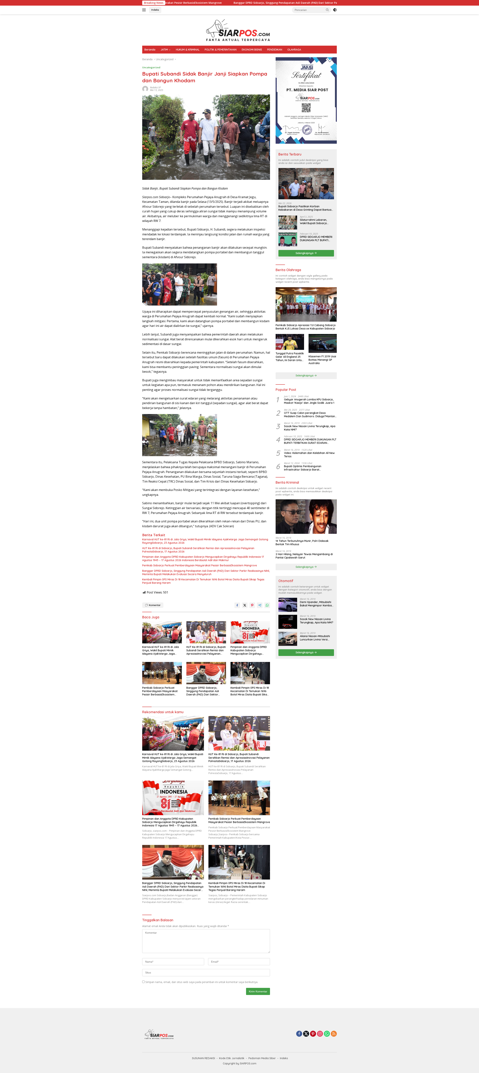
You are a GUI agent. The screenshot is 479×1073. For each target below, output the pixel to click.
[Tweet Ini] (245, 605)
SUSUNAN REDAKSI (203, 1058)
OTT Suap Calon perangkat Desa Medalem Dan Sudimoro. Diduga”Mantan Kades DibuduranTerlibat (309, 414)
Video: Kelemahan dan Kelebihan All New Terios (309, 454)
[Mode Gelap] (335, 10)
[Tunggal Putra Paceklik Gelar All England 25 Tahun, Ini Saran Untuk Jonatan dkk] (290, 342)
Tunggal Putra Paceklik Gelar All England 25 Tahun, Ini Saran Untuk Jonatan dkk (290, 357)
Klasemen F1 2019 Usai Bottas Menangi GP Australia (322, 360)
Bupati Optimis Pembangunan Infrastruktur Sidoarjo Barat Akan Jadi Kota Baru (302, 468)
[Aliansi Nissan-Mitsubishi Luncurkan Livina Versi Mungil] (287, 639)
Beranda (149, 49)
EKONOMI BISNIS (252, 49)
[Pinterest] (313, 1034)
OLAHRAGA (294, 49)
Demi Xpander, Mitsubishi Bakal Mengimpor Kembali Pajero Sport (316, 603)
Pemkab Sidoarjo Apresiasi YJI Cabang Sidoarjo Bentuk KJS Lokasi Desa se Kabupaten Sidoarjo (306, 326)
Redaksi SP (155, 87)
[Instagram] (320, 1034)
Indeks (155, 9)
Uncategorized (151, 67)
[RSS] (334, 1034)
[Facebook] (299, 1034)
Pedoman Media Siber (262, 1058)
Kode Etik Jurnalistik (231, 1058)
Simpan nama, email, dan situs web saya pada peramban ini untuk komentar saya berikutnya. (201, 982)
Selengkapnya (305, 253)
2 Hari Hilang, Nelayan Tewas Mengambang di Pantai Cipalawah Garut (304, 555)
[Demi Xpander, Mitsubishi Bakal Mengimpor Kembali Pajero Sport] (287, 605)
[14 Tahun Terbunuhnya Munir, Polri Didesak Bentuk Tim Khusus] (306, 516)
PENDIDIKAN (274, 49)
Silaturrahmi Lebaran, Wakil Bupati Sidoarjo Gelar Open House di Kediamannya (313, 221)
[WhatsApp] (327, 1034)
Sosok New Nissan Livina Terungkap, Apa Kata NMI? (309, 428)
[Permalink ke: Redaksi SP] (145, 88)
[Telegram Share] (260, 605)
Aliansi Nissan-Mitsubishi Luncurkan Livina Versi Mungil (315, 637)
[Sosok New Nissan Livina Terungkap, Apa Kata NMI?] (287, 622)
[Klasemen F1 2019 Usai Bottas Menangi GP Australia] (323, 343)
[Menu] (144, 10)
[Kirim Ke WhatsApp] (267, 605)
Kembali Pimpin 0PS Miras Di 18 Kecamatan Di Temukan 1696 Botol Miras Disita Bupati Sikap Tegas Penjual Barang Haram (203, 581)
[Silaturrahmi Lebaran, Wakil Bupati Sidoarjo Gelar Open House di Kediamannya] (287, 222)
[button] (327, 10)
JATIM (164, 49)
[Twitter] (306, 1034)
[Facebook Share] (237, 605)
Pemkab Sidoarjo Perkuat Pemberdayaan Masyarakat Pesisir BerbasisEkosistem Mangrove (199, 565)
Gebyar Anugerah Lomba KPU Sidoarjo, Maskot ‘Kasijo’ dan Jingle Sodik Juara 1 (309, 401)
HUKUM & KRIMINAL (187, 49)
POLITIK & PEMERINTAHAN (221, 49)
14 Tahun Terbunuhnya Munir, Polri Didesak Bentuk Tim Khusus (302, 542)
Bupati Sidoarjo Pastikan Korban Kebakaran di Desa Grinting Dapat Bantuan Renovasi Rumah (305, 208)
